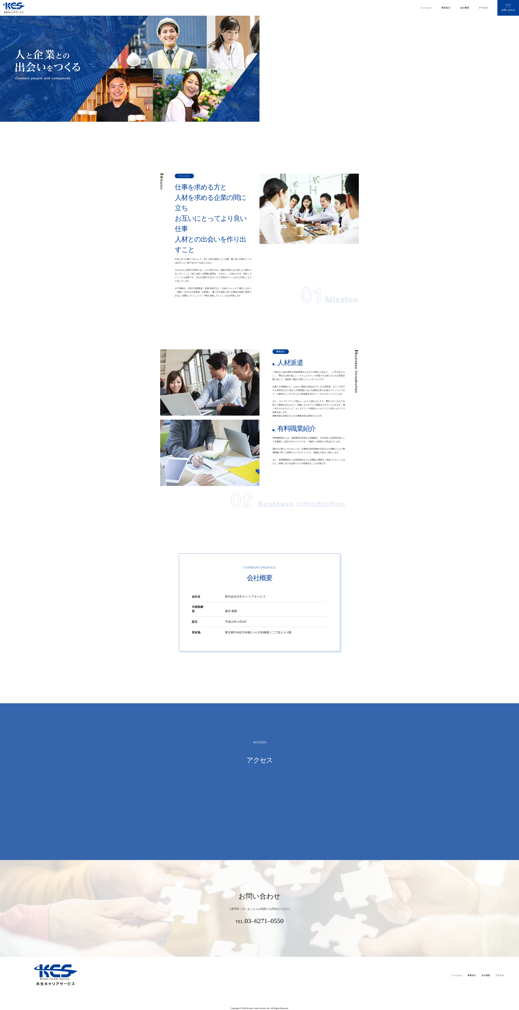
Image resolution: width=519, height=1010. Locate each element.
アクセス (483, 7)
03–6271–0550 (264, 920)
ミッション (426, 7)
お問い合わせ (508, 10)
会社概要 (464, 7)
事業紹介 (445, 7)
